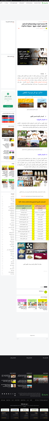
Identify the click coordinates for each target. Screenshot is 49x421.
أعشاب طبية (8, 200)
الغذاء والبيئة (8, 212)
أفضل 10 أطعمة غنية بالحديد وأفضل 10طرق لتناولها (5, 139)
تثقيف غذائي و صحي (8, 227)
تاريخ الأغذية (8, 225)
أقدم (17, 338)
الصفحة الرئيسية (45, 21)
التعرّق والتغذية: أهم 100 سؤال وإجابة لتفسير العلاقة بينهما (5, 185)
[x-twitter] (9, 0)
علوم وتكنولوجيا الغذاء (13, 3)
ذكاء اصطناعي (8, 255)
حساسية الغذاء (8, 251)
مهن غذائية (8, 270)
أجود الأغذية (8, 196)
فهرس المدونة (25, 0)
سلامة (8, 256)
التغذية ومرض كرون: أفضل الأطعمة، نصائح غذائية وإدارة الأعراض (22, 376)
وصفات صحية (8, 273)
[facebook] (15, 394)
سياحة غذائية (8, 258)
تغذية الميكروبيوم (8, 234)
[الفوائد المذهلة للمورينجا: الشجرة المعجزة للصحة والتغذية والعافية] (11, 151)
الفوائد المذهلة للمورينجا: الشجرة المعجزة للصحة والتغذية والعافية (6, 152)
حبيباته (18, 80)
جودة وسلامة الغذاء (29, 3)
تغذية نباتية (8, 243)
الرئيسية (47, 0)
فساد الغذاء (8, 263)
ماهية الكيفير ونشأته (25, 80)
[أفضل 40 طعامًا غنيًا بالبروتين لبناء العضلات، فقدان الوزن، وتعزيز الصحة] (29, 386)
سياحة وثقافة (6, 3)
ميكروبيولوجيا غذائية (8, 272)
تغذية (8, 230)
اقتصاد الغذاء (8, 205)
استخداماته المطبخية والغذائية (40, 82)
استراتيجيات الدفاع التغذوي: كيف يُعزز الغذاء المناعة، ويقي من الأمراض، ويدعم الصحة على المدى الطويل (11, 173)
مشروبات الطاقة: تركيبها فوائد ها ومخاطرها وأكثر (6, 157)
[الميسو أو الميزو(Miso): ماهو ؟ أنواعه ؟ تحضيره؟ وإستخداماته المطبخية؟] (11, 144)
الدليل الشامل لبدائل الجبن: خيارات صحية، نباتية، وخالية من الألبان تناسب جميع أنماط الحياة (42, 308)
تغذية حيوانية (8, 237)
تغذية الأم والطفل (8, 232)
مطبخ (8, 267)
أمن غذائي (8, 218)
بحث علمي (8, 222)
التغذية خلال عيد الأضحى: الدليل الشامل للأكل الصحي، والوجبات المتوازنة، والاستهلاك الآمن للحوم (5, 173)
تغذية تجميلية (8, 236)
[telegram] (5, 0)
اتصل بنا (33, 0)
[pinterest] (1, 0)
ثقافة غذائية (8, 246)
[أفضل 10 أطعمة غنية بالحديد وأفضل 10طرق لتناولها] (11, 139)
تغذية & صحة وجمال (37, 3)
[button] (4, 2)
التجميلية (28, 82)
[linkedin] (6, 394)
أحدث (46, 338)
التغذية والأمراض (8, 208)
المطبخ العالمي (8, 215)
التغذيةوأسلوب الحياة (8, 210)
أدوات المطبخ (8, 198)
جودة (8, 248)
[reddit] (2, 394)
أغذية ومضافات (21, 3)
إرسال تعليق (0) (32, 335)
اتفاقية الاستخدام (36, 0)
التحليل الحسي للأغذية (8, 206)
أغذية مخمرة (40, 21)
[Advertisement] (24, 12)
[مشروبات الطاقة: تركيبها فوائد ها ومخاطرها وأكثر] (11, 157)
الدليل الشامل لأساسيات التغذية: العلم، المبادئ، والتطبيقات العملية (12, 186)
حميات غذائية (8, 253)
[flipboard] (2, 0)
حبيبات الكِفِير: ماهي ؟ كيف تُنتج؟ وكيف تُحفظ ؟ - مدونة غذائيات (6, 376)
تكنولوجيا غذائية (8, 244)
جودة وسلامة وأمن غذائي (8, 249)
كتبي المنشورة (29, 0)
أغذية (8, 201)
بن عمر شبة (41, 291)
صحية (8, 260)
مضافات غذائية (8, 265)
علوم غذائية (8, 261)
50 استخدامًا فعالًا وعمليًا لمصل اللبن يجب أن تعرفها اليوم (32, 307)
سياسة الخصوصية (41, 0)
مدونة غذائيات (37, 400)
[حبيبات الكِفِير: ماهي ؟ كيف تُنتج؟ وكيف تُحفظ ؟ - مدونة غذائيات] (13, 376)
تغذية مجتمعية (8, 241)
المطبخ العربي (8, 217)
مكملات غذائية (8, 268)
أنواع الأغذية (8, 220)
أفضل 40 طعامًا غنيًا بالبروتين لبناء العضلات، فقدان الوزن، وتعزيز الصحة (22, 386)
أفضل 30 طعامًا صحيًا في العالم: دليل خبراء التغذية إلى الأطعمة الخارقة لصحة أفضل (22, 381)
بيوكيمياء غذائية (8, 224)
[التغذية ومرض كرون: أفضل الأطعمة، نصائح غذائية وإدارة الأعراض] (29, 376)
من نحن (45, 0)
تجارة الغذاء (8, 229)
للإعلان (22, 0)
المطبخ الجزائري (8, 213)
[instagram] (8, 0)
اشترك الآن (8, 106)
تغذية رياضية (8, 239)
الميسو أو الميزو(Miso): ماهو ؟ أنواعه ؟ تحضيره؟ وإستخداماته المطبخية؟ (5, 145)
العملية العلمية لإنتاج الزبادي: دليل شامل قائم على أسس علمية (23, 307)
